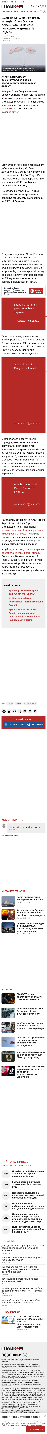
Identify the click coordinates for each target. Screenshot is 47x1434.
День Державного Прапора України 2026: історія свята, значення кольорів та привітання (23, 1248)
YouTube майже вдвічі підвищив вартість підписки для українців (30, 1026)
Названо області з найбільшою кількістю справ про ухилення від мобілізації (28, 1206)
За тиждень (7, 1165)
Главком (8, 108)
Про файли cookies (9, 1429)
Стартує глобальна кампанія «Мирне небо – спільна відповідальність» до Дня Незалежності (31, 1321)
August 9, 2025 (22, 324)
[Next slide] (44, 11)
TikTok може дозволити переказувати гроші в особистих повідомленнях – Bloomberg (31, 1071)
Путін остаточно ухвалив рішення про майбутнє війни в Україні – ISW (28, 1229)
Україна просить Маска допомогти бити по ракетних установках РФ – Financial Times (22, 1290)
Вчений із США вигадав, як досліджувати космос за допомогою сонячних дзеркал (31, 927)
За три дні (18, 1165)
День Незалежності (31, 11)
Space (15, 112)
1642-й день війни (10, 11)
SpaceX (10, 703)
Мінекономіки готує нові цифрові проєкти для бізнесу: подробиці (31, 1055)
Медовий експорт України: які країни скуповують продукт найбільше (21, 1301)
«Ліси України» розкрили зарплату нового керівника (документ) (23, 1258)
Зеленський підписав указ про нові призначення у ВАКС (20, 1280)
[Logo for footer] (12, 1349)
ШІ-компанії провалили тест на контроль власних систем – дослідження (30, 1041)
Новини (8, 1241)
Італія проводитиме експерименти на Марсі (30, 898)
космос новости (30, 703)
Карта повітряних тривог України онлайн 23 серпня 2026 (26, 1184)
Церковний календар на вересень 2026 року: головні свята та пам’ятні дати (28, 1195)
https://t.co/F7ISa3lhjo (27, 495)
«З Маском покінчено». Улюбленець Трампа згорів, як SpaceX (26, 601)
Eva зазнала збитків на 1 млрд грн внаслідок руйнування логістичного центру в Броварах (20, 1269)
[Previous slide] (40, 11)
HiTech (7, 989)
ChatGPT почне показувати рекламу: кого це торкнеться (29, 997)
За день (28, 1165)
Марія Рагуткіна (8, 36)
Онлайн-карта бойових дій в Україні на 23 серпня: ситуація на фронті (28, 1173)
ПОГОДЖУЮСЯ (36, 1429)
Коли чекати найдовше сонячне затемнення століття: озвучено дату (31, 913)
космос (18, 703)
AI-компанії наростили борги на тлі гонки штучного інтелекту (30, 1011)
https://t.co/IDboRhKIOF (28, 499)
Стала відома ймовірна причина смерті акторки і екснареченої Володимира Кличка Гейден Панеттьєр (27, 1218)
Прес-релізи (11, 1311)
